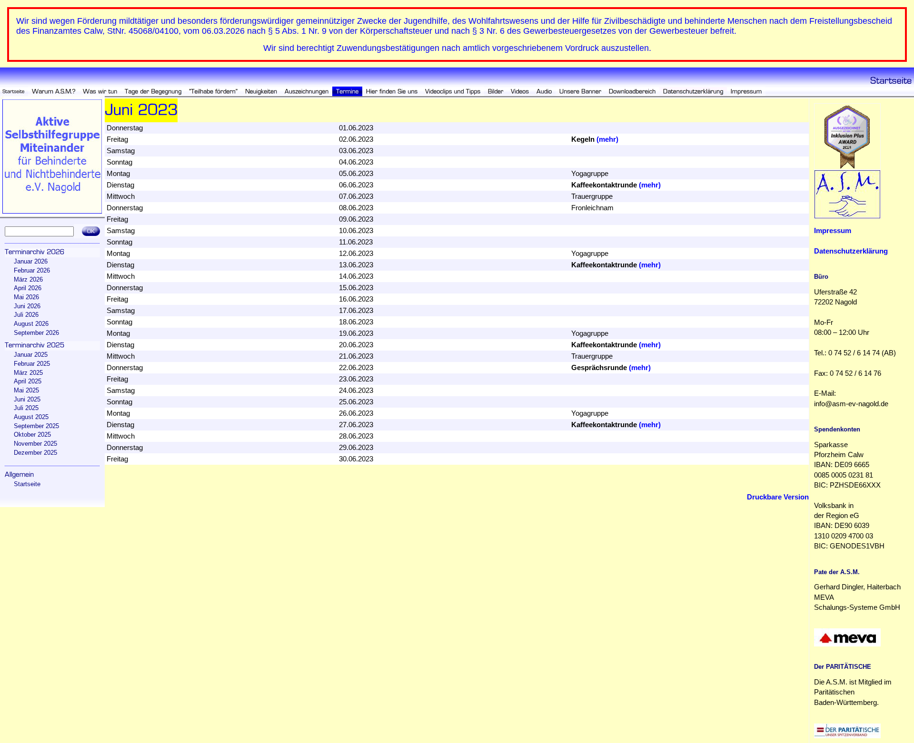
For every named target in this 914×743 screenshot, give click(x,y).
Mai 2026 (26, 297)
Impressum (832, 231)
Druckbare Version (778, 497)
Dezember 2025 (35, 452)
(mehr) (607, 139)
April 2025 (27, 381)
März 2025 (28, 372)
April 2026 (27, 288)
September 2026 (36, 332)
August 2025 (31, 416)
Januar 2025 (31, 354)
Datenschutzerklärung (851, 251)
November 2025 (35, 443)
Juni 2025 (27, 399)
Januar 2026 (31, 261)
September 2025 (36, 426)
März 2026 (28, 279)
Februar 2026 (32, 270)
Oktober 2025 (32, 434)
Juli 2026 (26, 314)
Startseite (27, 484)
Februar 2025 (32, 363)
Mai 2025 (26, 390)
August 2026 (31, 323)
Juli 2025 (26, 407)
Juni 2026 (27, 306)
